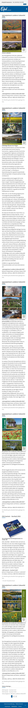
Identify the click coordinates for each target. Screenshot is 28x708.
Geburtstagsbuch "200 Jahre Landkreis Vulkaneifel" (14, 693)
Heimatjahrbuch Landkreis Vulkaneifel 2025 (13, 108)
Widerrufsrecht (19, 704)
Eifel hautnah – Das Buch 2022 (11, 516)
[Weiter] (14, 696)
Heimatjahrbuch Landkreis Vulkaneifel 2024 (13, 282)
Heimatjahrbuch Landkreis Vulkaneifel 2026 (13, 16)
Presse (20, 706)
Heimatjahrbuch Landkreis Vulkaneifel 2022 (13, 586)
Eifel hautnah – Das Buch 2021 (9, 690)
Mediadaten (14, 706)
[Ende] (16, 696)
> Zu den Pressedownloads (8, 580)
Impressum (7, 706)
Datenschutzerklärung (9, 704)
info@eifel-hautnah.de (7, 2)
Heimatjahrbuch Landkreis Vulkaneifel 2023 (13, 414)
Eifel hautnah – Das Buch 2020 (9, 691)
